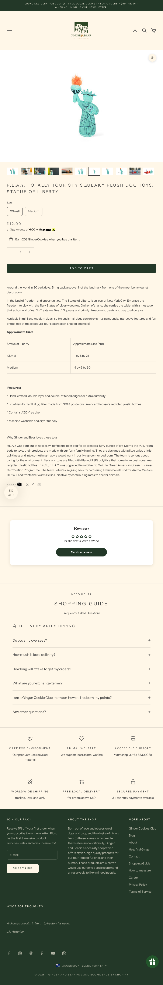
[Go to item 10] (135, 171)
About (133, 842)
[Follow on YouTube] (53, 953)
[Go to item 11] (149, 171)
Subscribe (22, 868)
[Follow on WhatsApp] (64, 953)
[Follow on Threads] (31, 953)
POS (79, 974)
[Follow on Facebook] (9, 953)
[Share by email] (39, 484)
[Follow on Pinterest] (42, 953)
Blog (132, 835)
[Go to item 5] (67, 171)
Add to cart (81, 268)
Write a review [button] (81, 552)
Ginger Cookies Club (142, 828)
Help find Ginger (139, 849)
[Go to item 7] (94, 171)
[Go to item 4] (53, 171)
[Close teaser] (19, 484)
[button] (11, 492)
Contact (134, 856)
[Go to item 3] (40, 171)
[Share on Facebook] (21, 484)
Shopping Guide (139, 863)
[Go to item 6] (81, 171)
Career (133, 878)
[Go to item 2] (26, 171)
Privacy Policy (138, 884)
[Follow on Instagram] (20, 953)
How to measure (140, 870)
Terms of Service (140, 891)
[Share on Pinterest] (33, 484)
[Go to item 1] (13, 171)
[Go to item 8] (108, 171)
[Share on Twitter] (27, 484)
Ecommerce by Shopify (109, 974)
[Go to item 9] (121, 171)
